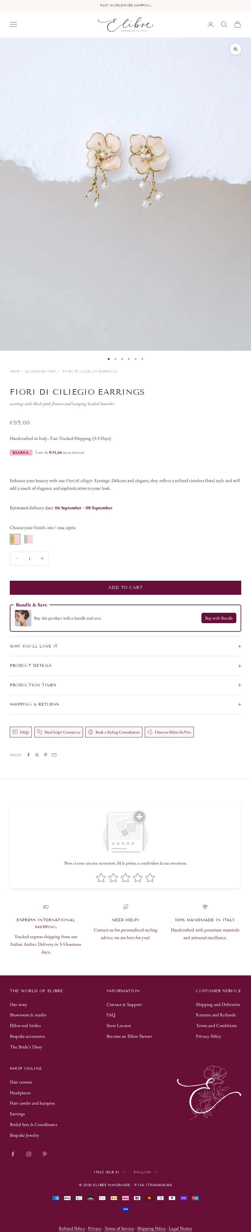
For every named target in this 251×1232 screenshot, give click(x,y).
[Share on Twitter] (37, 754)
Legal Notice (180, 1228)
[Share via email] (54, 754)
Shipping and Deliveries (218, 1004)
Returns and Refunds (216, 1015)
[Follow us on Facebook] (13, 1154)
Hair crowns (21, 1082)
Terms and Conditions (216, 1025)
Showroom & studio (28, 1015)
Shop (15, 371)
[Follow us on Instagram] (29, 1154)
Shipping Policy (151, 1228)
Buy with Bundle (219, 618)
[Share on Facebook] (28, 754)
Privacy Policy (208, 1036)
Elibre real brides (25, 1025)
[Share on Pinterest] (45, 754)
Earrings (17, 1114)
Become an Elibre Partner (129, 1036)
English (142, 1172)
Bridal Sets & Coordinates (33, 1124)
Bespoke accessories (27, 1036)
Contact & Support (124, 1004)
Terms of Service (119, 1228)
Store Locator (119, 1025)
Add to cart (125, 587)
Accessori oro (40, 371)
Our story (18, 1004)
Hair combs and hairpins (32, 1103)
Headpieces (20, 1092)
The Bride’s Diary (26, 1047)
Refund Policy (72, 1228)
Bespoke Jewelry (24, 1135)
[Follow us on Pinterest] (45, 1154)
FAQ (111, 1015)
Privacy (94, 1228)
